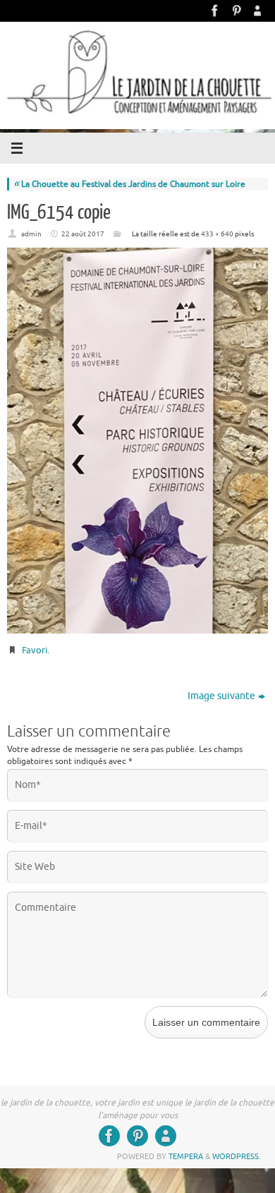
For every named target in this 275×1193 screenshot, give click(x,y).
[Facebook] (215, 10)
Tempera (186, 1156)
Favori (34, 650)
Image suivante (221, 696)
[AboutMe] (257, 10)
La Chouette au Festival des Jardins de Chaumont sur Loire (129, 184)
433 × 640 (217, 233)
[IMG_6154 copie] (137, 441)
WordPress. (236, 1156)
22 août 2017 (82, 233)
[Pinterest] (236, 10)
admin (31, 233)
